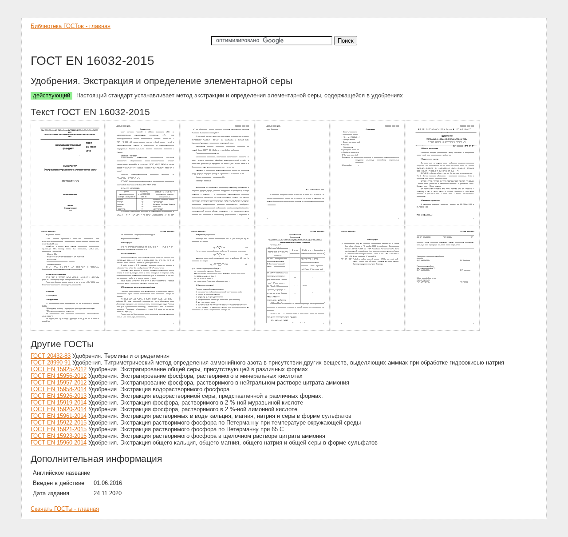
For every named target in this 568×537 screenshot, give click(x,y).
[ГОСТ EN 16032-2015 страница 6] (443, 223)
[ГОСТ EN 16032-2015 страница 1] (68, 223)
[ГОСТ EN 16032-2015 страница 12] (443, 329)
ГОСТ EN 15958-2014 (59, 389)
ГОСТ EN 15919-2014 (59, 402)
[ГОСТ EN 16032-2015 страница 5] (368, 223)
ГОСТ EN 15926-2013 (59, 396)
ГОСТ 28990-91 (51, 362)
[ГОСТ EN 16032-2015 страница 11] (368, 329)
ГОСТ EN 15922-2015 (59, 422)
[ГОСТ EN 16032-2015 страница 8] (143, 329)
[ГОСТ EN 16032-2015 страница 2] (143, 223)
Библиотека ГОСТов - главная (70, 26)
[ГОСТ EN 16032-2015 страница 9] (218, 329)
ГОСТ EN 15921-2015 (59, 429)
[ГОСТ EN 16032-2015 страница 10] (293, 329)
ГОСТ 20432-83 (51, 356)
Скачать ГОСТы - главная (65, 508)
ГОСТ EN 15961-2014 (59, 416)
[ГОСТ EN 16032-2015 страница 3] (218, 223)
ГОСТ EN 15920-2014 (59, 409)
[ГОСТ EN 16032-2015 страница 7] (68, 329)
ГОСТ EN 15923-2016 (59, 436)
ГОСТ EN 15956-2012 (59, 376)
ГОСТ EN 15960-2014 (59, 442)
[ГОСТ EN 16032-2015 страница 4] (293, 223)
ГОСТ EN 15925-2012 (59, 369)
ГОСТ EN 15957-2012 (59, 382)
